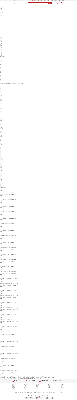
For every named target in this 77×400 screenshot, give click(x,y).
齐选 (0, 40)
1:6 (0, 64)
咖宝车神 (1, 47)
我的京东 (41, 0)
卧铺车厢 (1, 123)
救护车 (1, 111)
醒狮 (0, 154)
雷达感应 (1, 180)
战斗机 (1, 109)
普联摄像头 (1, 8)
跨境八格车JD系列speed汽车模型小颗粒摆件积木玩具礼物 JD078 (8, 211)
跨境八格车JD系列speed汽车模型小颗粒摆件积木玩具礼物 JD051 (8, 254)
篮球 (0, 150)
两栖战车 (1, 131)
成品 (0, 84)
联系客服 (22, 392)
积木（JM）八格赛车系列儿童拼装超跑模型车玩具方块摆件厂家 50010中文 (9, 314)
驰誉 (0, 44)
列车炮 (1, 132)
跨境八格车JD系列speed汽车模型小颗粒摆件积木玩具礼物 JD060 (8, 223)
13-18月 (1, 53)
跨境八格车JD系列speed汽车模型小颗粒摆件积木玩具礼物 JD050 (8, 348)
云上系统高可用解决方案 (32, 377)
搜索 (50, 3)
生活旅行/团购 (13, 387)
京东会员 (45, 0)
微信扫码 (1, 184)
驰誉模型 (1, 45)
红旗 (0, 148)
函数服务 (28, 377)
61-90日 (1, 168)
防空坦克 (1, 127)
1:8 (0, 65)
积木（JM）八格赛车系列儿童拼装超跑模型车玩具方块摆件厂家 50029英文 (9, 360)
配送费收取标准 (26, 388)
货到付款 (37, 385)
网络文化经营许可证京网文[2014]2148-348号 (41, 394)
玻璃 (0, 162)
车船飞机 (1, 159)
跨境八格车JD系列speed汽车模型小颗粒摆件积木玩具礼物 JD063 (8, 242)
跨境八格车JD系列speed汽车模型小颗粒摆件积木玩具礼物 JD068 (8, 206)
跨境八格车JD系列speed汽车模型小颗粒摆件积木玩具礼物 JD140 (8, 216)
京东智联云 (43, 377)
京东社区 (44, 392)
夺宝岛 (61, 385)
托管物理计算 (24, 377)
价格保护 (49, 386)
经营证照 (48, 395)
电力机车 (1, 119)
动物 (0, 156)
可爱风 (1, 60)
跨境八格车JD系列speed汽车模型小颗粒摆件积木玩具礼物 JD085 (8, 334)
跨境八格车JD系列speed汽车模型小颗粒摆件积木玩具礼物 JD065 (8, 237)
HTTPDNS (7, 378)
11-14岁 (1, 99)
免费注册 (35, 0)
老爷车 (1, 118)
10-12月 (1, 52)
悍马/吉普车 (1, 128)
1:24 (0, 69)
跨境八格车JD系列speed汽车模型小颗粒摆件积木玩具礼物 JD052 (8, 273)
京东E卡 (62, 388)
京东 (18, 3)
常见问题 (13, 388)
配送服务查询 (25, 387)
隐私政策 (50, 392)
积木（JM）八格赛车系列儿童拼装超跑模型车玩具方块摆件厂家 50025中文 (9, 290)
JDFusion (29, 378)
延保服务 (62, 387)
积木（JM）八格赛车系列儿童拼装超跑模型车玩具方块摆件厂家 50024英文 (9, 302)
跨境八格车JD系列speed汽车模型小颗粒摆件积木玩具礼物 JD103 (8, 230)
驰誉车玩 (1, 43)
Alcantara (1, 144)
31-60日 (1, 167)
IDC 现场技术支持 (38, 378)
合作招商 (25, 392)
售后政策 (49, 385)
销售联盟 (41, 392)
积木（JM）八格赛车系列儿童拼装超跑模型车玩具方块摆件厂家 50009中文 (9, 278)
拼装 (0, 85)
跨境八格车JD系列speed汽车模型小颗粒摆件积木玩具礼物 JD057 (8, 235)
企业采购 (48, 0)
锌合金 (1, 146)
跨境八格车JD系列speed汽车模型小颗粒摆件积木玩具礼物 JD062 (8, 192)
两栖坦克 (1, 130)
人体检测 (46, 377)
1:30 (0, 81)
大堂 (0, 92)
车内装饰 (1, 135)
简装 (0, 101)
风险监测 (47, 392)
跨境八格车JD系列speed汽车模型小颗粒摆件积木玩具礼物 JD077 (8, 249)
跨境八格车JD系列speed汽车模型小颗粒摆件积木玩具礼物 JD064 (8, 218)
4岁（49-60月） (2, 56)
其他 (0, 87)
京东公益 (54, 392)
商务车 (1, 114)
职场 (0, 89)
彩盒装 (1, 103)
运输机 (1, 108)
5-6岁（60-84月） (2, 57)
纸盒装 (1, 102)
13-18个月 (1, 96)
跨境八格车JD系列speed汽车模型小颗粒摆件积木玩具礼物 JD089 (8, 204)
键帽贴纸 (1, 11)
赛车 (0, 115)
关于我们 (16, 392)
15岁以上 (1, 100)
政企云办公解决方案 (25, 378)
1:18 (0, 68)
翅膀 (0, 147)
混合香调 (1, 174)
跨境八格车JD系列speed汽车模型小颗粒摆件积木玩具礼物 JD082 (8, 199)
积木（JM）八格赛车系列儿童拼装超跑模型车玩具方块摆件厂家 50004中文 (9, 295)
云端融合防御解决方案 (20, 378)
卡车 (0, 112)
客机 (0, 107)
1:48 (0, 72)
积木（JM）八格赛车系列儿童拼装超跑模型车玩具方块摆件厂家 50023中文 (9, 319)
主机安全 (6, 377)
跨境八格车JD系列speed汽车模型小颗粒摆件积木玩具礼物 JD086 (8, 228)
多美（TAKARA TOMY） (3, 41)
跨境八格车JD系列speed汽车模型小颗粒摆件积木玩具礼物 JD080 (8, 266)
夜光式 (1, 171)
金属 (0, 163)
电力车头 (1, 120)
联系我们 (19, 392)
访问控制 (4, 378)
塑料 (0, 164)
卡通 (0, 160)
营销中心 (31, 392)
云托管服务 (34, 378)
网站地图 (31, 378)
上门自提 (25, 385)
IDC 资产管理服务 (10, 377)
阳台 (0, 88)
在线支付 (37, 386)
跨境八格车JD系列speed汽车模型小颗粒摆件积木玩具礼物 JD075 (8, 247)
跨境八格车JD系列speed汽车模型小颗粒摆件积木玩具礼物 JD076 (8, 271)
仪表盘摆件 (1, 158)
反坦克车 (1, 126)
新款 (40, 378)
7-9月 (0, 51)
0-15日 (1, 166)
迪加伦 (1, 37)
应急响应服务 (48, 377)
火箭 (0, 106)
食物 (0, 155)
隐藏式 (1, 170)
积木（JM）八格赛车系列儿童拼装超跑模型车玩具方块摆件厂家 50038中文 (9, 370)
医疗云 (41, 377)
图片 (17, 377)
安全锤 (1, 179)
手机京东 (52, 0)
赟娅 (0, 39)
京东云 (42, 396)
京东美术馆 (1, 12)
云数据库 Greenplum (10, 378)
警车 (0, 110)
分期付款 (37, 387)
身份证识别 (38, 377)
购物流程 (13, 385)
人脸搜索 (2, 378)
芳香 (0, 134)
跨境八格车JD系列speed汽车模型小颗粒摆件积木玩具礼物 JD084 (8, 261)
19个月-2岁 (1, 97)
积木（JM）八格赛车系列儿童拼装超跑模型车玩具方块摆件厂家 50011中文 (9, 285)
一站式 (36, 377)
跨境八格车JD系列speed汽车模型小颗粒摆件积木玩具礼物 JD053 (8, 365)
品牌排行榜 (1, 7)
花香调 (1, 175)
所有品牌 (1, 15)
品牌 (26, 377)
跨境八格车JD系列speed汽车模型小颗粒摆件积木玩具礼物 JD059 (8, 194)
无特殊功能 (1, 183)
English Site (57, 392)
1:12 (0, 67)
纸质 (0, 139)
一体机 (1, 9)
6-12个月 (1, 95)
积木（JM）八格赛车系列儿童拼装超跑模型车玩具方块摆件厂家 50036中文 (9, 283)
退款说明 (49, 387)
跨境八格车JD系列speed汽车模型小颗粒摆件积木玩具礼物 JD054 (8, 225)
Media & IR (61, 392)
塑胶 (0, 138)
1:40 (0, 77)
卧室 (0, 93)
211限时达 (25, 386)
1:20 (0, 76)
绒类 (0, 140)
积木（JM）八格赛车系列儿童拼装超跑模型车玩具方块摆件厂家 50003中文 (9, 321)
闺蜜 (0, 186)
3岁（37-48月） (2, 55)
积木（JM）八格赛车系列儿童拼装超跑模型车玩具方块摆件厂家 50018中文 (9, 307)
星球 (0, 152)
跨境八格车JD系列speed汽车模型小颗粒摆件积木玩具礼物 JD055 (8, 259)
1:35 (0, 80)
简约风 (1, 61)
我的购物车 (59, 3)
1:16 (0, 71)
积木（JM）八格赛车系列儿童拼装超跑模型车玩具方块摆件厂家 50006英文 (9, 331)
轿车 (0, 116)
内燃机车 (1, 122)
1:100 (0, 75)
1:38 (0, 79)
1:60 (0, 73)
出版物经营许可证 (33, 394)
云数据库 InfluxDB (14, 377)
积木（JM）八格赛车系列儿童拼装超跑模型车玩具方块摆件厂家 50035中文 (9, 309)
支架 (0, 178)
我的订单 (38, 0)
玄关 (0, 91)
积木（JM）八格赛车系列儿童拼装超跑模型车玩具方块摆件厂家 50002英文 (9, 326)
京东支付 (39, 396)
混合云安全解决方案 (20, 377)
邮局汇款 (37, 388)
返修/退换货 (49, 388)
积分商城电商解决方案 (2, 377)
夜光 (0, 182)
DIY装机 (62, 386)
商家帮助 (28, 392)
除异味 (1, 136)
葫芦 (0, 151)
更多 (0, 48)
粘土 (0, 142)
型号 (16, 378)
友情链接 (38, 392)
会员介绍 (13, 386)
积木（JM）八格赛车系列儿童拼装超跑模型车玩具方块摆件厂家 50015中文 (9, 297)
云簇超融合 (15, 378)
